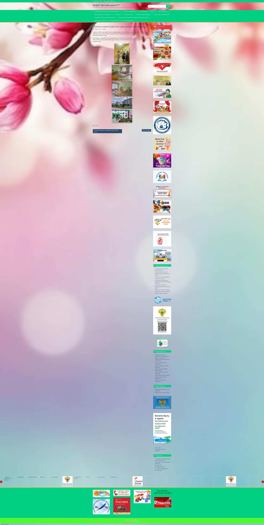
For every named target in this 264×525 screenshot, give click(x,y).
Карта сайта (158, 447)
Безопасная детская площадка (162, 277)
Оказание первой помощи (161, 293)
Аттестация (117, 14)
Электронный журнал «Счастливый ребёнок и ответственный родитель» (114, 20)
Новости (152, 11)
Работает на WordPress (123, 521)
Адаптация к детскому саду (161, 14)
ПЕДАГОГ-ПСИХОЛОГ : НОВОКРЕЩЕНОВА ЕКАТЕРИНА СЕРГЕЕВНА (162, 359)
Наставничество (128, 14)
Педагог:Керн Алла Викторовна (162, 375)
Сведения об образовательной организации (107, 11)
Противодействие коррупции (103, 14)
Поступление (143, 11)
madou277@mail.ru (110, 1)
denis (105, 29)
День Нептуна (158, 465)
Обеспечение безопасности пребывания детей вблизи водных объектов (163, 282)
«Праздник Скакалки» (160, 467)
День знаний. (146, 130)
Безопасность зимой (160, 278)
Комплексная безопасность (161, 272)
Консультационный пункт (144, 14)
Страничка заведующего (129, 11)
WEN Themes (143, 521)
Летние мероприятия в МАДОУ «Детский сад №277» (106, 131)
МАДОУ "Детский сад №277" (106, 5)
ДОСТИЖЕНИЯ (163, 11)
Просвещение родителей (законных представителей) (133, 17)
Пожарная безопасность (161, 285)
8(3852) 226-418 (98, 1)
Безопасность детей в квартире (162, 291)
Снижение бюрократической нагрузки (105, 17)
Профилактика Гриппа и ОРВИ (162, 392)
